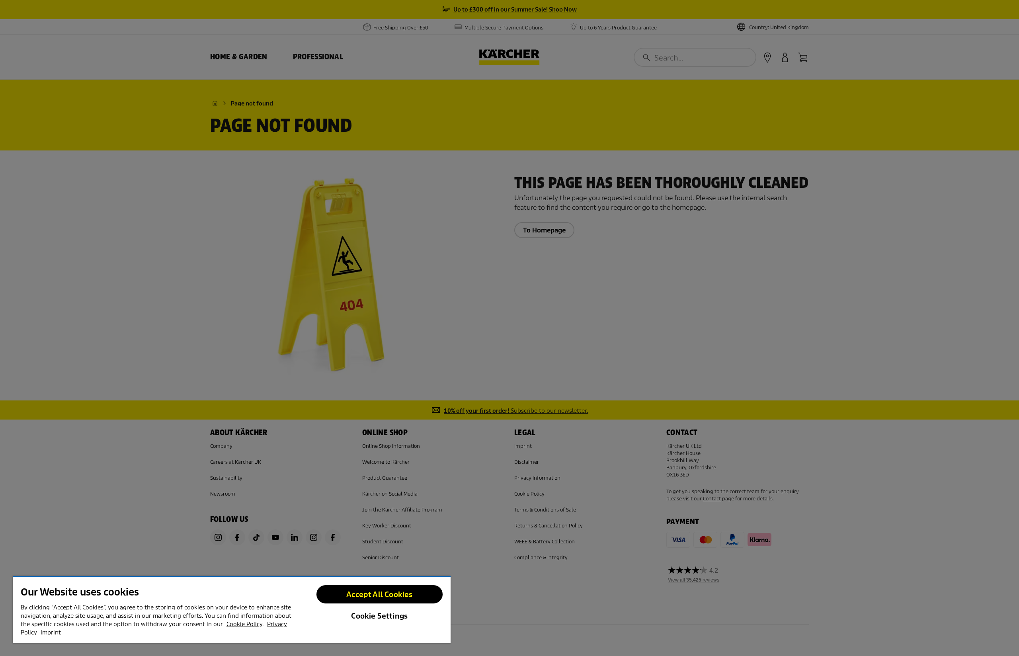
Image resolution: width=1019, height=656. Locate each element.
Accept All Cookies (379, 594)
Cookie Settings (379, 616)
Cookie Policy (244, 624)
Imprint (51, 632)
